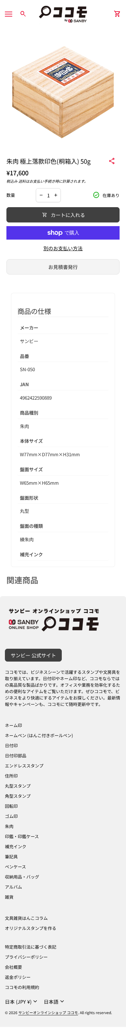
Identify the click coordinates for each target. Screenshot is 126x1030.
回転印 (11, 806)
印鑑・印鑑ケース (22, 836)
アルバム (13, 887)
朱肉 (9, 826)
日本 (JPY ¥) (22, 1001)
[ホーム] (63, 13)
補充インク (15, 846)
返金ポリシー (18, 977)
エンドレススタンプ (24, 766)
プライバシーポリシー (26, 957)
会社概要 (13, 967)
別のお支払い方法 (63, 248)
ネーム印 (13, 725)
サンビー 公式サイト (33, 655)
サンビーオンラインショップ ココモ (48, 1012)
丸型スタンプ (18, 786)
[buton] (22, 1001)
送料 (22, 181)
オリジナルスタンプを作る (30, 928)
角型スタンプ (18, 796)
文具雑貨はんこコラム (26, 918)
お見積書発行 (63, 267)
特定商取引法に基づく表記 (30, 947)
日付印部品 (15, 755)
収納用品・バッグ (22, 877)
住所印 (11, 776)
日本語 (55, 1001)
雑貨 (9, 897)
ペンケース (15, 867)
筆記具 (11, 856)
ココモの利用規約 (22, 987)
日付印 (11, 745)
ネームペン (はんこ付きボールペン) (39, 735)
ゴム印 (11, 816)
